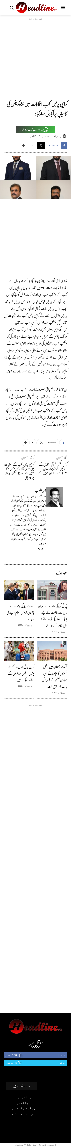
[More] (24, 145)
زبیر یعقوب (55, 136)
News (62, 632)
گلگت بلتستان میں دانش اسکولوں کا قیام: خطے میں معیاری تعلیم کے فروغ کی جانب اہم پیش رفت (54, 676)
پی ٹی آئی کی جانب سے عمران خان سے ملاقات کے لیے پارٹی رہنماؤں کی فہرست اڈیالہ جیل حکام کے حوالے (52, 616)
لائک (63, 1055)
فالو (62, 1062)
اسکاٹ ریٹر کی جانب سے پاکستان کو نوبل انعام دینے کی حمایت (20, 612)
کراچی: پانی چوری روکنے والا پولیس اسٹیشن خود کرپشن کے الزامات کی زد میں (21, 673)
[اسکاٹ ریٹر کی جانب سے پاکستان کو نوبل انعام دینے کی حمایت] (19, 590)
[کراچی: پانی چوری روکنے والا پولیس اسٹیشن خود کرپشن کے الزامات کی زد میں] (19, 651)
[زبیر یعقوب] (65, 136)
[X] (39, 549)
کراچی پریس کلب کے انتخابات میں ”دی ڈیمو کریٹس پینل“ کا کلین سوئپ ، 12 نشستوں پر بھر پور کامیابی (19, 470)
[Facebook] (42, 549)
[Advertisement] (35, 56)
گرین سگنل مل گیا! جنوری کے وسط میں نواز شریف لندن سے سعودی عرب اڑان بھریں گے (52, 468)
